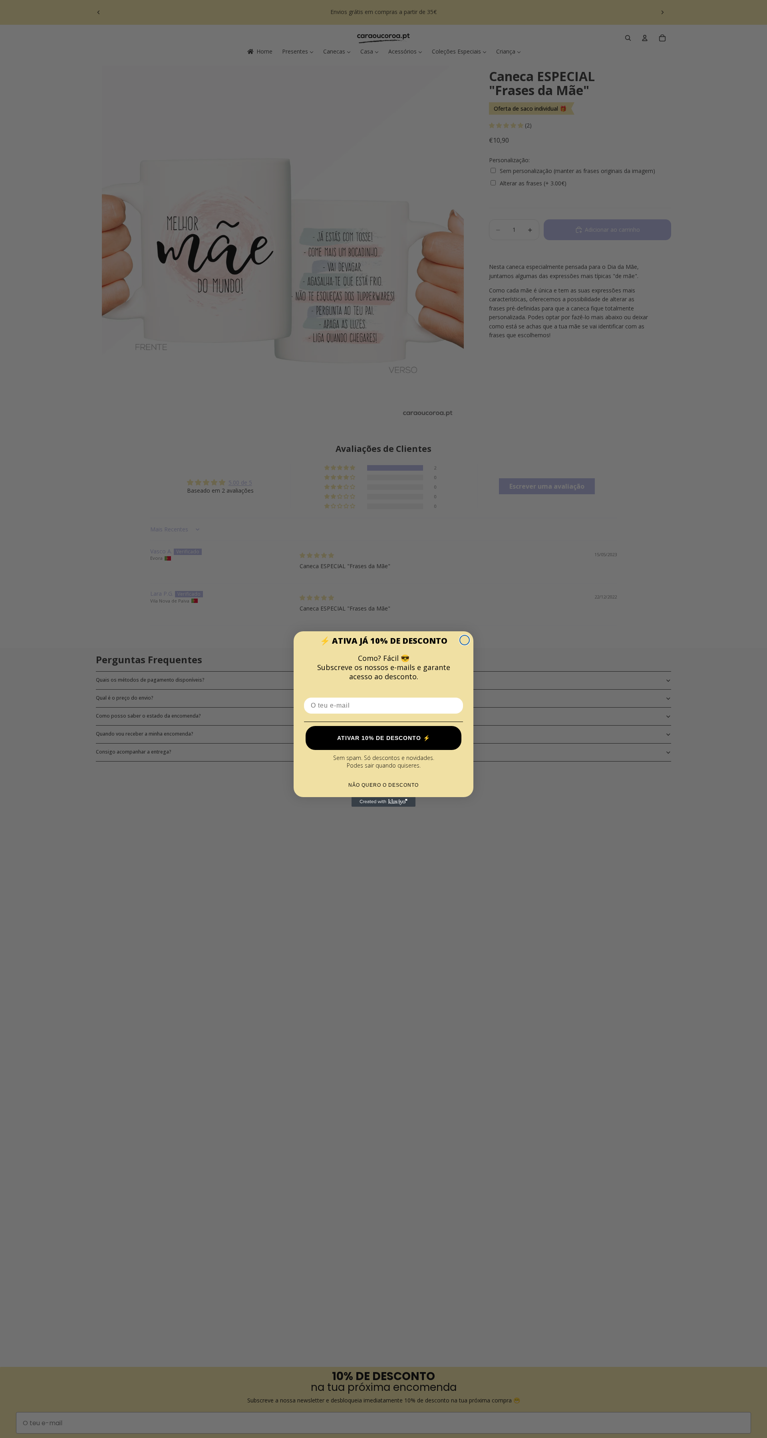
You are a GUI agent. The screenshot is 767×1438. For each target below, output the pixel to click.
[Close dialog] (464, 640)
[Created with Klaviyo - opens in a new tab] (383, 802)
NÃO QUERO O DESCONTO (383, 785)
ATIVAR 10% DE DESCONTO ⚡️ (383, 738)
